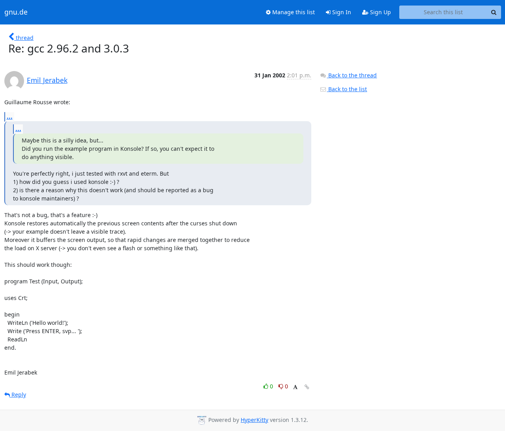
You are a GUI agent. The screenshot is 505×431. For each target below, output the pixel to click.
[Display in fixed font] (295, 387)
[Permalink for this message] (307, 387)
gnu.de (16, 12)
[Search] (494, 12)
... (10, 116)
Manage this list (293, 12)
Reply (18, 394)
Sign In (341, 12)
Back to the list (347, 89)
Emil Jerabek (47, 80)
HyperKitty (254, 420)
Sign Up (379, 12)
